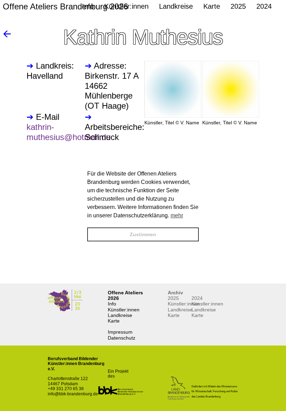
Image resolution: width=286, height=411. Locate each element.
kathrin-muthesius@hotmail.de (69, 132)
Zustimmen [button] (143, 234)
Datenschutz (121, 338)
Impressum (120, 332)
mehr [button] (177, 215)
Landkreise (120, 315)
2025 (173, 298)
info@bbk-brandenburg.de (73, 393)
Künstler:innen (124, 309)
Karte (114, 321)
